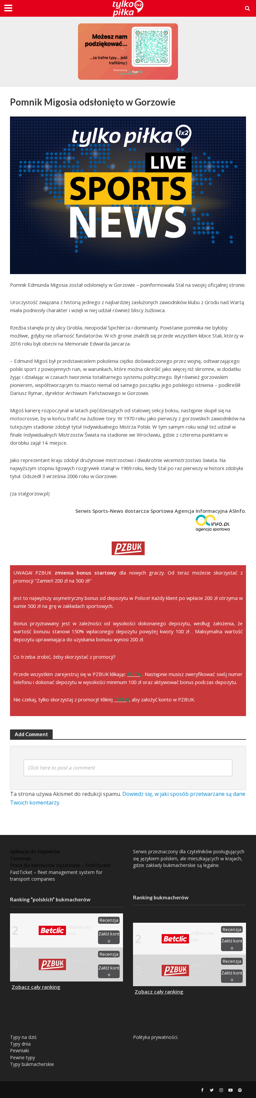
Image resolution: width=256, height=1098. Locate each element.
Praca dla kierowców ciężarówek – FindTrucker (60, 865)
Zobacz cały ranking (36, 986)
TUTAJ (134, 674)
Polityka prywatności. (155, 1037)
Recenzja (109, 920)
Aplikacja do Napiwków (35, 851)
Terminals (20, 858)
